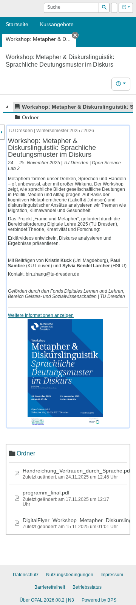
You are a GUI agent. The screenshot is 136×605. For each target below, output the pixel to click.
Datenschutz (26, 574)
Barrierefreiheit (49, 587)
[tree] (68, 112)
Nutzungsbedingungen (69, 574)
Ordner (26, 453)
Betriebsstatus (87, 587)
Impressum (111, 574)
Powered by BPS (99, 600)
